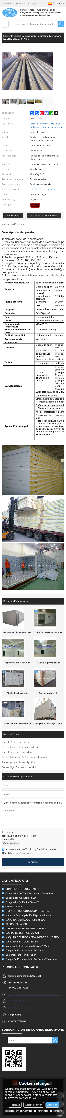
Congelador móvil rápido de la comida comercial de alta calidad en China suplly (48, 724)
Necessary (13, 1111)
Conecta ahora (13, 215)
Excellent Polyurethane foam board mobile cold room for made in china (47, 125)
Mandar (33, 862)
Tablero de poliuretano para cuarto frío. (21, 747)
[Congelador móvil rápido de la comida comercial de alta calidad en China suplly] (49, 709)
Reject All (15, 1104)
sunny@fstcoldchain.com (21, 994)
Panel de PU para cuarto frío (15, 742)
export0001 (14, 1008)
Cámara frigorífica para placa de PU (19, 767)
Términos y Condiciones (20, 852)
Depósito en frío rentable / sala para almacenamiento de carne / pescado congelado (17, 633)
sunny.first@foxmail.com (47, 994)
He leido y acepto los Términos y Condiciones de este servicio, (29, 851)
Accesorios (12, 843)
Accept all (52, 1104)
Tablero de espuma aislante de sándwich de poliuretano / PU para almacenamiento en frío (17, 724)
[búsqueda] (61, 24)
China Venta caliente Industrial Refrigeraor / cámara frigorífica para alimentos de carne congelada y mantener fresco (48, 633)
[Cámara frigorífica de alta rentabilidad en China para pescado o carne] (49, 648)
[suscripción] (55, 1040)
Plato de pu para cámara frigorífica (18, 762)
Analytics (27, 1111)
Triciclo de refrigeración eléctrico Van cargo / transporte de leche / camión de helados (17, 693)
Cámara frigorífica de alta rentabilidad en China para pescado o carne (48, 663)
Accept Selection (33, 1104)
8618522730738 (28, 1008)
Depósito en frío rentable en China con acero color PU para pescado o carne (17, 663)
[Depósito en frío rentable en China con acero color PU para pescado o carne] (17, 648)
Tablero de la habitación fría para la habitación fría (26, 757)
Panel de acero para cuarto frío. (17, 752)
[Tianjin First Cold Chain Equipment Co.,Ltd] (10, 13)
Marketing (57, 1111)
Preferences (42, 1111)
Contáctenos (17, 1021)
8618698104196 (16, 1001)
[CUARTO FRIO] (35, 205)
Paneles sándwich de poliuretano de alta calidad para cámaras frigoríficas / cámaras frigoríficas (49, 693)
